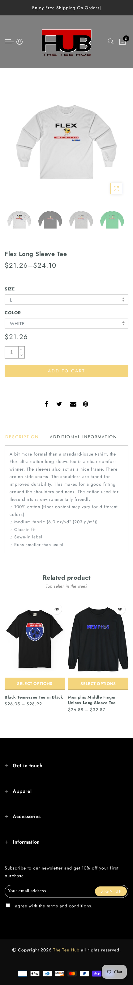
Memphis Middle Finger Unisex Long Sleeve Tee (92, 700)
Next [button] (109, 145)
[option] (66, 142)
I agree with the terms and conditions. (52, 906)
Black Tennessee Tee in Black (34, 697)
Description (22, 437)
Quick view (56, 609)
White (17, 323)
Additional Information (83, 437)
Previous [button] (16, 145)
